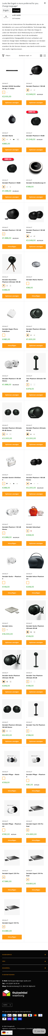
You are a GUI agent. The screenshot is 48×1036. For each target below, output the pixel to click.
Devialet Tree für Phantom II (35, 726)
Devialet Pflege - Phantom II (35, 776)
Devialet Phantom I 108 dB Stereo (35, 479)
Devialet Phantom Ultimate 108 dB (36, 429)
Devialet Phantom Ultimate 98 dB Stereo (12, 429)
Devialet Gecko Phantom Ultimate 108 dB (11, 677)
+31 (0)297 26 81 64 (12, 983)
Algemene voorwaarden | (9, 1028)
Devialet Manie (7, 136)
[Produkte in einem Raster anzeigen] (41, 56)
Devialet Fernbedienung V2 (36, 183)
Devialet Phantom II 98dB (11, 183)
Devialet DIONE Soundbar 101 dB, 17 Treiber (11, 87)
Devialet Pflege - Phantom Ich (11, 825)
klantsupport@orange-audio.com (19, 981)
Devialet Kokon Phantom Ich (35, 578)
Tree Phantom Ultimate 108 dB (36, 380)
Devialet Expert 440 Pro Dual (34, 825)
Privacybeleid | (21, 1028)
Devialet (5, 83)
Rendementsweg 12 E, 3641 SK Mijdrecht (20, 986)
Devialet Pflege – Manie (10, 774)
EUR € (5, 1005)
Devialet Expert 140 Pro (10, 923)
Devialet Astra (7, 626)
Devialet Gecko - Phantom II (11, 578)
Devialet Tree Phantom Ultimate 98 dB (34, 677)
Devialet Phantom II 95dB (35, 136)
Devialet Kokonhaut (33, 527)
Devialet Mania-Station (34, 279)
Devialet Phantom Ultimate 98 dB (36, 330)
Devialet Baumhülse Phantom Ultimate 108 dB (11, 281)
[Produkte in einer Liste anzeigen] (45, 56)
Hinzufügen (12, 246)
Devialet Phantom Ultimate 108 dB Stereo (12, 726)
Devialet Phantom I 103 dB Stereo (11, 528)
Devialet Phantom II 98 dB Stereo (35, 231)
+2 (18, 139)
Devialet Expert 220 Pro (10, 873)
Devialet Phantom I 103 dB (11, 230)
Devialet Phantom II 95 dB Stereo (11, 380)
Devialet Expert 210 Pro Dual (34, 875)
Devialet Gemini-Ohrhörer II (11, 479)
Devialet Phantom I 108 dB (35, 86)
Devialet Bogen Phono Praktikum (10, 330)
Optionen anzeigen (12, 102)
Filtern (8, 55)
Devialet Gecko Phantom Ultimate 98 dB (35, 627)
